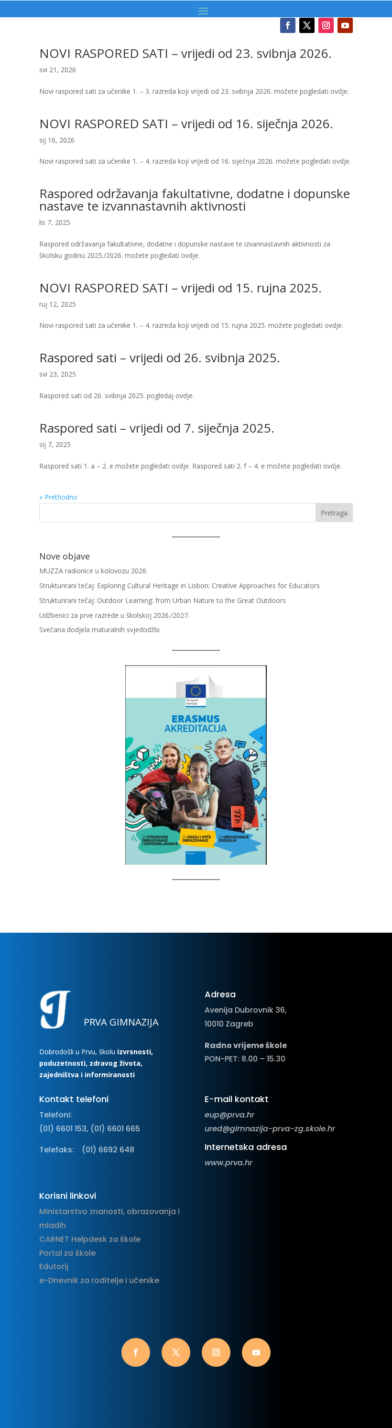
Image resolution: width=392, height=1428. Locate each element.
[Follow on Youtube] (345, 25)
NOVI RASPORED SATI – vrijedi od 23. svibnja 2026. (185, 53)
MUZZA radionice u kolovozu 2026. (93, 570)
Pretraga (334, 512)
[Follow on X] (307, 25)
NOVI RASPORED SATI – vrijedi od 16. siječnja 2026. (186, 123)
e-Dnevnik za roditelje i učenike (99, 1280)
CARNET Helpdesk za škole (90, 1239)
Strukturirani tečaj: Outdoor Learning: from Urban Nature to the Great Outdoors (162, 600)
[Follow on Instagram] (326, 25)
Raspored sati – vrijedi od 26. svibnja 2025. (159, 357)
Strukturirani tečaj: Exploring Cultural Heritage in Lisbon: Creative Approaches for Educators (179, 585)
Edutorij (53, 1266)
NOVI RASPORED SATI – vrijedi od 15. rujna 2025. (180, 287)
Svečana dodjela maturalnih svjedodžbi (99, 629)
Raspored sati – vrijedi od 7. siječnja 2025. (156, 427)
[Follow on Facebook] (287, 25)
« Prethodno (58, 497)
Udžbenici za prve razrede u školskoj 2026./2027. (114, 615)
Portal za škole (67, 1253)
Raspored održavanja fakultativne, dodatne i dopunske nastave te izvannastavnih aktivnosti (194, 199)
